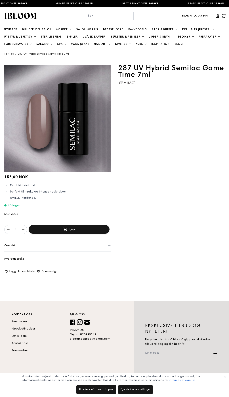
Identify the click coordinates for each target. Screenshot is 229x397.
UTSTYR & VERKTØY (18, 36)
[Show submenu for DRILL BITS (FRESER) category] (213, 29)
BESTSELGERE (113, 29)
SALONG (42, 44)
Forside (9, 54)
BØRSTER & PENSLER (125, 36)
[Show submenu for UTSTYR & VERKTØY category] (35, 36)
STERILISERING (51, 36)
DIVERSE (121, 44)
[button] (127, 82)
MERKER (62, 29)
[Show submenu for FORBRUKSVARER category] (30, 44)
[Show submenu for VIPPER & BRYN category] (172, 36)
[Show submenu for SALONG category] (51, 44)
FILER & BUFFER (163, 29)
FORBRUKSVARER (16, 44)
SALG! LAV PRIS (87, 29)
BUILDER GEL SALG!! (36, 29)
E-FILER (72, 36)
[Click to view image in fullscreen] (57, 118)
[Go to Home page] (20, 16)
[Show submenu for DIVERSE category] (130, 44)
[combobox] (109, 16)
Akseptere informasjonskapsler (96, 389)
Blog (179, 44)
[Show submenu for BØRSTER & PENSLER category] (143, 36)
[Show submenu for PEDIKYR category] (193, 36)
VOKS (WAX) (80, 44)
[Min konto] (217, 16)
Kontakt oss (20, 343)
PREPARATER (207, 36)
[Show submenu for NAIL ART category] (109, 44)
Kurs (139, 44)
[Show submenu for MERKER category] (70, 29)
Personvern (19, 321)
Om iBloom (19, 336)
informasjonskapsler (182, 380)
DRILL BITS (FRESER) (196, 29)
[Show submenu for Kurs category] (145, 44)
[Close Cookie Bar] (225, 377)
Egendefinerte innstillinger (135, 389)
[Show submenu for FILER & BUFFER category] (176, 29)
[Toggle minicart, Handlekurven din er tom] (224, 16)
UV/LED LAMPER (94, 36)
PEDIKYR (184, 36)
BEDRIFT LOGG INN (195, 16)
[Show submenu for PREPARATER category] (219, 36)
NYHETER (10, 29)
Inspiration (160, 44)
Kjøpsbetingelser (23, 328)
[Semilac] (127, 82)
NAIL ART (100, 44)
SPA (59, 44)
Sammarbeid (21, 350)
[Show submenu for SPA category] (65, 44)
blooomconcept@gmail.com (90, 338)
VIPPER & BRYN (159, 36)
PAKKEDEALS (137, 29)
